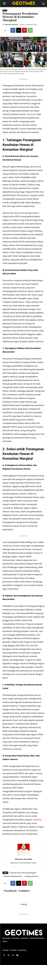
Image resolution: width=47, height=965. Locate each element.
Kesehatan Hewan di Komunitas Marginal (23, 873)
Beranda (6, 938)
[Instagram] (8, 955)
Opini (5, 10)
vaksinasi (37, 819)
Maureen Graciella (11, 24)
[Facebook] (12, 30)
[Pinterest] (24, 30)
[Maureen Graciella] (24, 850)
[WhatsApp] (30, 30)
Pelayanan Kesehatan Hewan (13, 876)
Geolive (24, 938)
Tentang (16, 938)
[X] (18, 30)
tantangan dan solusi (31, 876)
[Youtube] (17, 955)
